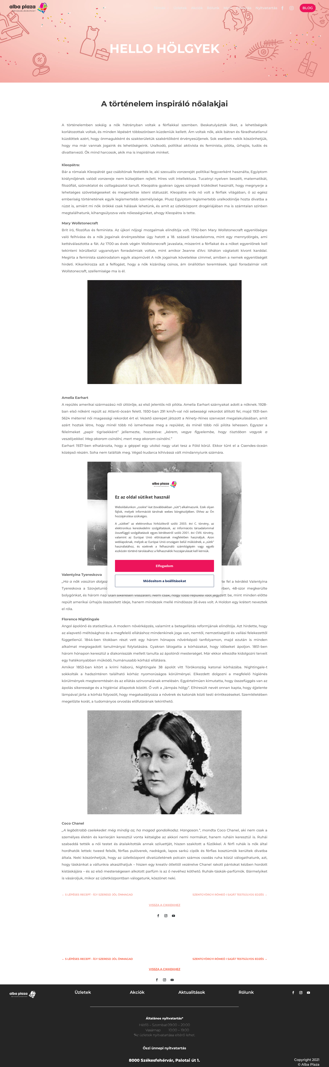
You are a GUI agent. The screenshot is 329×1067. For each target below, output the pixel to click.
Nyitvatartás (266, 8)
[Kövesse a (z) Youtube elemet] (173, 916)
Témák (159, 8)
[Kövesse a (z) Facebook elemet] (158, 916)
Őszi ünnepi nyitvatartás (164, 1048)
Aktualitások (191, 992)
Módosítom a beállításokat (164, 581)
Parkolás (243, 8)
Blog (308, 8)
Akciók (197, 8)
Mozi (228, 8)
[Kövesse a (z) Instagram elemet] (166, 916)
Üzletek (180, 8)
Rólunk (213, 8)
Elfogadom (164, 566)
